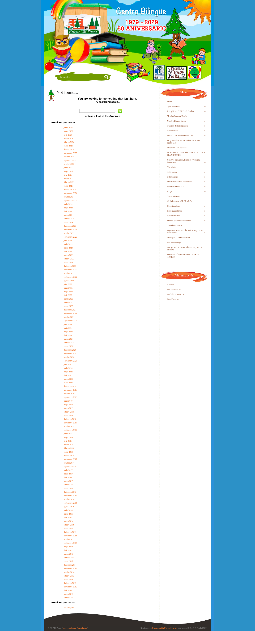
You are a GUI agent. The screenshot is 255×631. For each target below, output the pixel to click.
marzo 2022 (68, 298)
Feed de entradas (174, 289)
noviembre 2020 (70, 353)
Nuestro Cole (172, 130)
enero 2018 (68, 451)
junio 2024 (68, 204)
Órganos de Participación (177, 125)
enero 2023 (68, 262)
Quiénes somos (173, 106)
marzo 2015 (68, 553)
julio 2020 (68, 364)
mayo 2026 (68, 131)
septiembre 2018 (70, 429)
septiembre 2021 (70, 320)
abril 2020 (68, 375)
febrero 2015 (69, 557)
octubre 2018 (69, 426)
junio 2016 (68, 510)
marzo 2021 (68, 338)
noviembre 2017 (70, 459)
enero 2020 (68, 382)
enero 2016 (68, 528)
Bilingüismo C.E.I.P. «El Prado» (180, 111)
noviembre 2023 (70, 229)
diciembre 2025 (70, 149)
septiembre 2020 (70, 360)
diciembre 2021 (70, 309)
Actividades (172, 171)
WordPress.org (173, 299)
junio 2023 (68, 244)
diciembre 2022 (70, 265)
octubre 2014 (69, 572)
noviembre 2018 (70, 422)
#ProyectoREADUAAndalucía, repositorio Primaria (184, 248)
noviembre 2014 (70, 568)
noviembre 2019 (70, 389)
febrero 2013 (69, 575)
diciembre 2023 (70, 225)
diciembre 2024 (70, 189)
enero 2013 (68, 579)
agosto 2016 (69, 506)
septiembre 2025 (70, 160)
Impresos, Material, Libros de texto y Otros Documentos (185, 231)
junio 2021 (68, 327)
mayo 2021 (68, 331)
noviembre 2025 (70, 153)
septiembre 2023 (70, 236)
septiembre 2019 (70, 397)
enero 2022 (68, 306)
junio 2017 (68, 470)
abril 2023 (68, 251)
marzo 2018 (68, 444)
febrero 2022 (69, 302)
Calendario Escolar (174, 225)
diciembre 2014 (70, 564)
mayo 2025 (68, 171)
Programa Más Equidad (176, 147)
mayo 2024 (68, 207)
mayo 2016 (68, 513)
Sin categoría (69, 607)
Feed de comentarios (175, 294)
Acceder (170, 284)
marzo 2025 (68, 178)
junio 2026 (68, 127)
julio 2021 (68, 324)
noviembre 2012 (70, 586)
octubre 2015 (69, 539)
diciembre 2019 (70, 386)
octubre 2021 (69, 317)
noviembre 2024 (70, 193)
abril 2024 (68, 211)
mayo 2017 (68, 473)
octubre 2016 (69, 499)
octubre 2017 (69, 462)
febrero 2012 (69, 597)
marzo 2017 (68, 480)
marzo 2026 (68, 138)
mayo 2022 (68, 291)
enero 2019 (68, 415)
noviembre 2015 (70, 535)
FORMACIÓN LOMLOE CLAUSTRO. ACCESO (184, 255)
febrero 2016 (69, 524)
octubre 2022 (69, 273)
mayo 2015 (68, 546)
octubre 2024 (69, 196)
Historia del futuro (174, 210)
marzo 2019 (68, 408)
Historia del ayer (174, 205)
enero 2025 (68, 185)
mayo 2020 (68, 371)
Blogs (169, 191)
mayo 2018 (68, 437)
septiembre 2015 (70, 542)
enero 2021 (68, 346)
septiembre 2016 (70, 502)
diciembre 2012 (70, 583)
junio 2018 (68, 433)
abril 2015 (68, 550)
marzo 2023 (68, 255)
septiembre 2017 (70, 466)
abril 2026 (68, 134)
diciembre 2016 (70, 491)
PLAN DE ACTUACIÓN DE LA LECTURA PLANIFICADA (186, 153)
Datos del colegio (174, 242)
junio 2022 (68, 287)
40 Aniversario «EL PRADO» (179, 201)
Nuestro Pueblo (173, 215)
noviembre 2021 (70, 313)
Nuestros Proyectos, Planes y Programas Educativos (184, 160)
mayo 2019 (68, 404)
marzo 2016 (68, 521)
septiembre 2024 (70, 200)
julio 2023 (68, 240)
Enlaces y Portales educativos (179, 220)
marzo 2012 (68, 593)
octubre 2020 (69, 357)
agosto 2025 (69, 163)
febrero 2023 (69, 258)
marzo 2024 (68, 214)
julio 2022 (68, 284)
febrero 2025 (69, 182)
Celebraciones (172, 176)
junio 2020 (68, 368)
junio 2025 (68, 167)
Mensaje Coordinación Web (178, 237)
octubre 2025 (69, 156)
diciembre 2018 (70, 419)
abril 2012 (68, 590)
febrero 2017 (69, 484)
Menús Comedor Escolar (177, 116)
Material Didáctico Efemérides (179, 181)
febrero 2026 (69, 142)
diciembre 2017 (70, 455)
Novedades (171, 167)
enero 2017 (68, 488)
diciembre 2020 (70, 349)
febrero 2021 (69, 342)
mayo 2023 (68, 247)
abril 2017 (68, 477)
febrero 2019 (69, 411)
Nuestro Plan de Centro (176, 120)
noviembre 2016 (70, 495)
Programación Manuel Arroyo (164, 627)
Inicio (169, 101)
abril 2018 (68, 440)
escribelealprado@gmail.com (75, 627)
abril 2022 (68, 295)
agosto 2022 (69, 280)
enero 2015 (68, 561)
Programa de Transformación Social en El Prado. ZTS (184, 141)
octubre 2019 (69, 393)
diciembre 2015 (70, 532)
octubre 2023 (69, 233)
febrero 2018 (69, 448)
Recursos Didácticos (175, 186)
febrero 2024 (69, 218)
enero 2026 (68, 145)
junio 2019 (68, 400)
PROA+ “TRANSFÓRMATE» (180, 135)
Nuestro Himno (173, 196)
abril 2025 (68, 174)
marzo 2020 (68, 378)
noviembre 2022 (70, 269)
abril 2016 (68, 517)
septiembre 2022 (70, 276)
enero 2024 (68, 222)
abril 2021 (68, 335)
